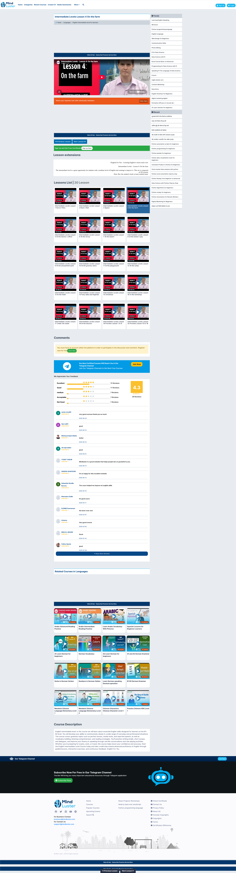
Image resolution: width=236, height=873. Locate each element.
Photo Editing (156, 48)
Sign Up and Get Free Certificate (73, 148)
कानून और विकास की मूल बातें (159, 121)
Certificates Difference (161, 825)
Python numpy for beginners (161, 192)
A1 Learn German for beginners (162, 107)
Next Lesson (79, 142)
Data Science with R (158, 57)
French (154, 75)
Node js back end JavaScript (129, 804)
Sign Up (221, 5)
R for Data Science (158, 52)
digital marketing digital (159, 98)
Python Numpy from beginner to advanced (166, 178)
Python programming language (162, 29)
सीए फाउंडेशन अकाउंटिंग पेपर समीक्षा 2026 (162, 139)
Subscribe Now (64, 780)
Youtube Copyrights (160, 815)
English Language (157, 34)
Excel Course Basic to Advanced (162, 61)
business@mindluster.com (64, 819)
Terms (155, 822)
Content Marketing (158, 84)
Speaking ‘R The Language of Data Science (166, 71)
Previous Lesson (64, 142)
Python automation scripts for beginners (165, 144)
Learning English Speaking (160, 20)
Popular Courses (92, 808)
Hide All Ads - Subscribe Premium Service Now (102, 55)
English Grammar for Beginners (162, 94)
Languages (67, 22)
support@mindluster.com (64, 824)
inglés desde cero (157, 80)
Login (232, 5)
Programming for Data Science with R (164, 66)
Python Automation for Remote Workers (165, 197)
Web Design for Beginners (160, 38)
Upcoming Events (93, 811)
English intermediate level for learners (85, 22)
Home (20, 5)
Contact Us (157, 804)
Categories (28, 5)
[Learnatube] (7, 3)
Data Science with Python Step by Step (165, 183)
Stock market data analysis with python (165, 169)
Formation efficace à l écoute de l (163, 103)
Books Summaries (64, 5)
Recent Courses (40, 5)
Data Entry (155, 89)
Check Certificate (159, 801)
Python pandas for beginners (161, 153)
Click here (71, 351)
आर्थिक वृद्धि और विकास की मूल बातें (160, 125)
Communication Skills (159, 43)
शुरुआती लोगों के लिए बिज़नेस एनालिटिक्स (162, 116)
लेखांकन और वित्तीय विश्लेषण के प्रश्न (161, 206)
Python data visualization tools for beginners (163, 159)
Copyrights (157, 818)
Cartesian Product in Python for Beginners (166, 165)
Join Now (222, 759)
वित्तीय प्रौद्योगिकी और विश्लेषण (159, 130)
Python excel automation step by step (164, 174)
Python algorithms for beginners (162, 188)
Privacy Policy (158, 808)
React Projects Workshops (129, 801)
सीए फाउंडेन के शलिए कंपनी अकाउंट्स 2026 (163, 135)
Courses (89, 804)
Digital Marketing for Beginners (162, 201)
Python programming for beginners (163, 148)
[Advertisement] (102, 39)
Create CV (52, 5)
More (76, 5)
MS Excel (155, 25)
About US (156, 811)
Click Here (144, 101)
